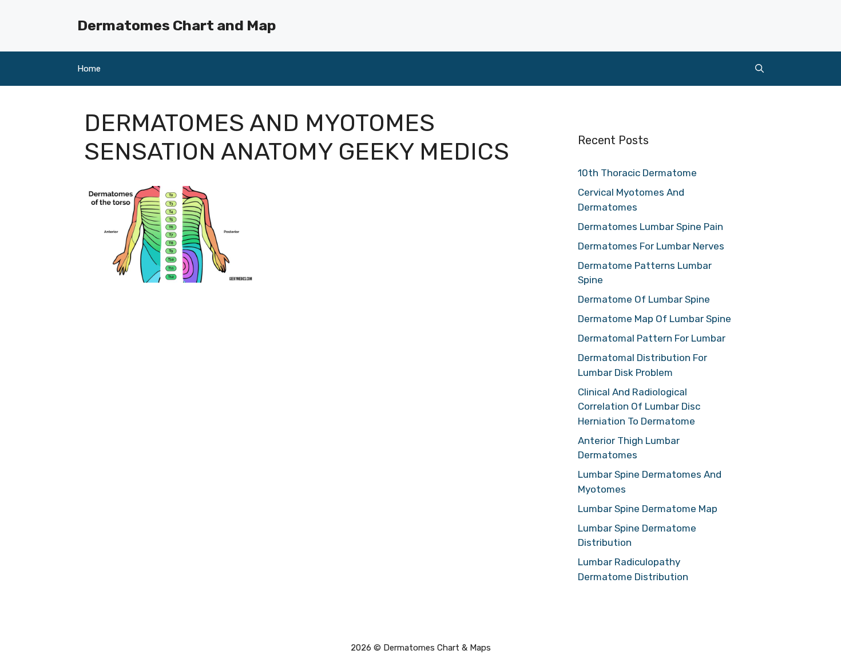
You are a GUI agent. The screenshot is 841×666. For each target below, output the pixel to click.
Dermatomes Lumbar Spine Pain (650, 226)
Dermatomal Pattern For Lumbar (651, 338)
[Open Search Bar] (759, 68)
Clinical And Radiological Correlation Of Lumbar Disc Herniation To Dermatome (639, 406)
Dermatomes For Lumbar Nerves (651, 246)
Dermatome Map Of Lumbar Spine (654, 318)
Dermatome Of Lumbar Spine (644, 299)
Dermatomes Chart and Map (176, 25)
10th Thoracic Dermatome (637, 173)
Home (89, 69)
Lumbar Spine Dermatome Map (647, 508)
